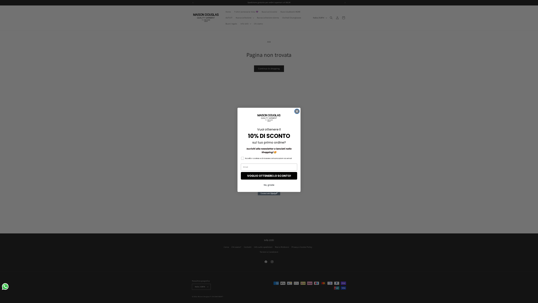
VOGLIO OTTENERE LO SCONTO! (269, 176)
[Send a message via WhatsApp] (5, 286)
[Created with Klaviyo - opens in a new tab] (269, 193)
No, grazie (269, 185)
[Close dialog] (296, 111)
